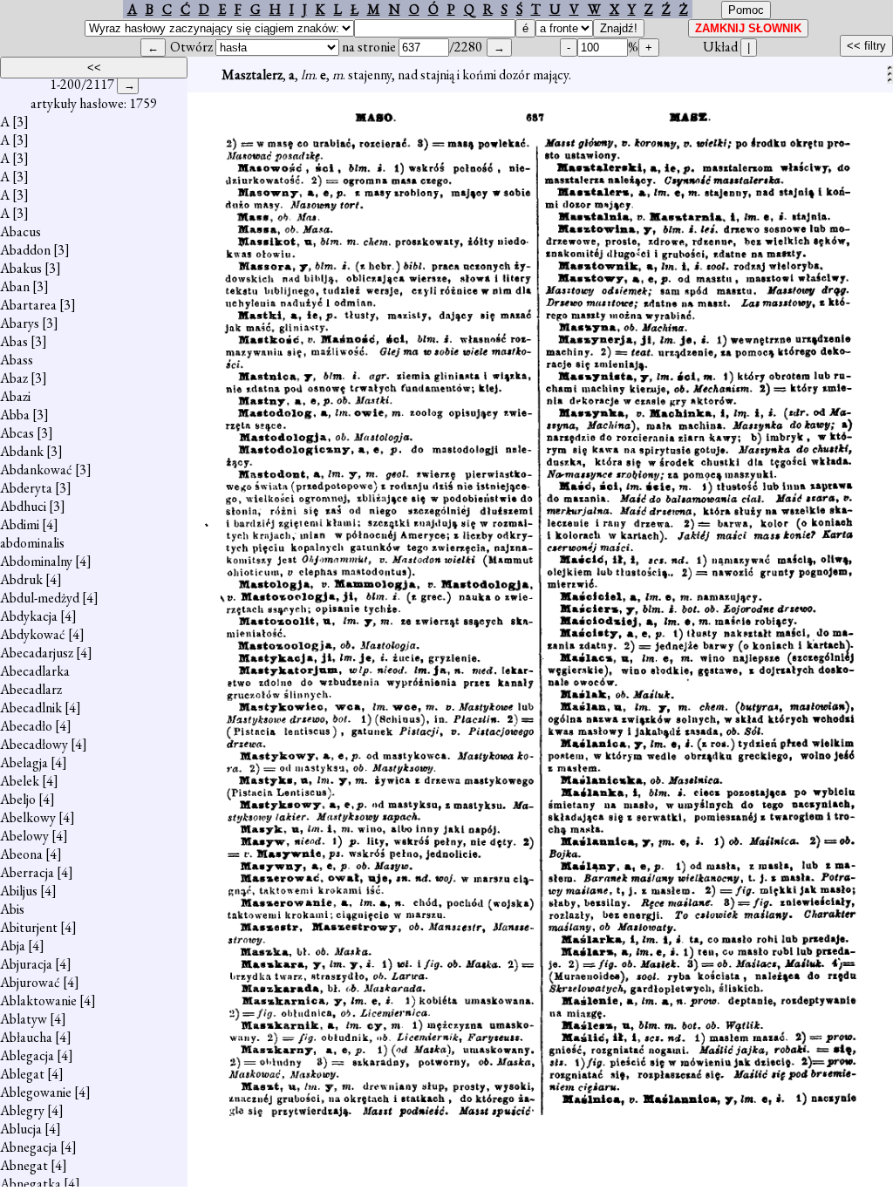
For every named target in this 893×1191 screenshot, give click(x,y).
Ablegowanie (36, 1092)
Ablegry (22, 1110)
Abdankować (36, 469)
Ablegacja (27, 1055)
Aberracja (27, 872)
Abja (12, 945)
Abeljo (18, 799)
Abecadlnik (31, 707)
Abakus (21, 268)
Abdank (22, 451)
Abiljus (18, 890)
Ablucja (21, 1129)
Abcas (17, 433)
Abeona (21, 854)
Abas (14, 341)
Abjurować (30, 982)
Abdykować (32, 634)
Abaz (14, 378)
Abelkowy (28, 817)
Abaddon (25, 250)
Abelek (19, 781)
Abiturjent (29, 927)
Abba (15, 414)
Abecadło (26, 726)
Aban (15, 286)
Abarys (19, 323)
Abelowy (24, 836)
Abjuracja (26, 964)
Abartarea (28, 305)
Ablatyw (23, 1019)
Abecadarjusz (36, 652)
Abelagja (24, 762)
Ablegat (22, 1074)
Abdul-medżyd (39, 598)
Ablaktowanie (38, 1000)
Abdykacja (29, 616)
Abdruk (21, 579)
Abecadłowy (34, 744)
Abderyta (26, 488)
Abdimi (19, 524)
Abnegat (24, 1165)
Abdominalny (36, 561)
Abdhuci (23, 506)
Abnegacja (29, 1147)
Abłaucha (26, 1037)
